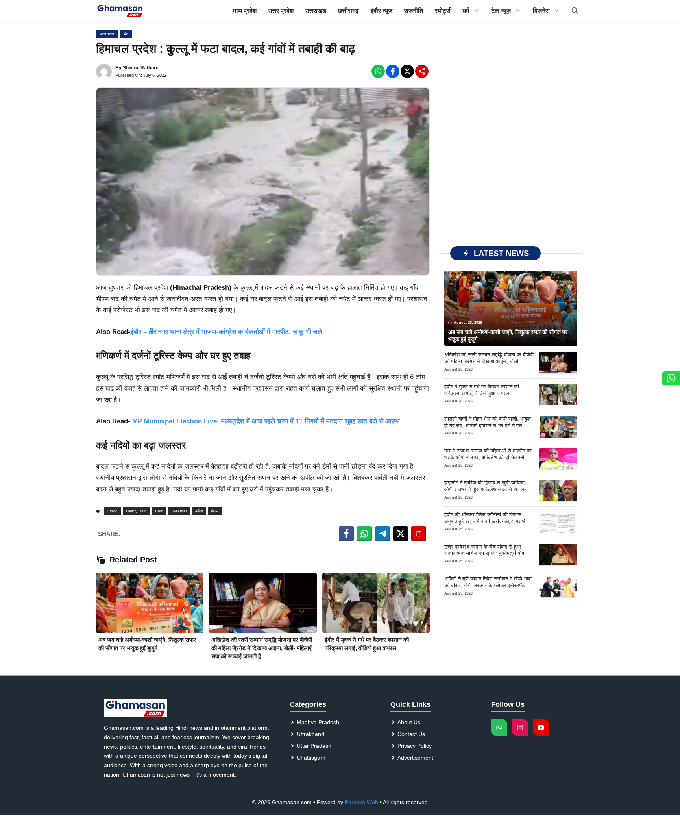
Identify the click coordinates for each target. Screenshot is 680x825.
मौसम (214, 511)
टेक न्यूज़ (501, 10)
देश (126, 34)
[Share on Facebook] (346, 533)
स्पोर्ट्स (443, 10)
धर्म (465, 10)
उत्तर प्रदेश (281, 10)
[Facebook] (378, 71)
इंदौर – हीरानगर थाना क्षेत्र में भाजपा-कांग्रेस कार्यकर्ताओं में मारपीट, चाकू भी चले (226, 332)
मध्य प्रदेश (245, 10)
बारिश (199, 511)
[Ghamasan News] (120, 11)
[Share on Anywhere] (418, 533)
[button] (575, 11)
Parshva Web (361, 802)
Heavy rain (136, 511)
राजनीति (413, 10)
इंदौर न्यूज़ (381, 10)
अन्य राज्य (107, 34)
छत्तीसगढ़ (348, 10)
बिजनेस (541, 10)
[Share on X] (400, 533)
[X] (407, 71)
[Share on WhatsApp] (364, 533)
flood (112, 511)
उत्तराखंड (315, 10)
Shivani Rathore (141, 67)
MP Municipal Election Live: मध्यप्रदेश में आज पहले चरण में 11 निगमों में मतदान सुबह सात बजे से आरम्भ (265, 421)
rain (159, 511)
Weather (179, 511)
